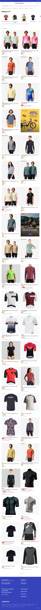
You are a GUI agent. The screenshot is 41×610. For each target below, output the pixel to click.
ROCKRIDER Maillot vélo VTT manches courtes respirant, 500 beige (9, 259)
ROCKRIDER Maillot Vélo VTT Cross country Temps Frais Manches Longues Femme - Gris (30, 438)
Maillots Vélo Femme (33, 21)
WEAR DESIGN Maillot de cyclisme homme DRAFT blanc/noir (10, 311)
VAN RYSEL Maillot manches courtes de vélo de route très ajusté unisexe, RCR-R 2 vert (10, 51)
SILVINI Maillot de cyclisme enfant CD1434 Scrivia (10, 437)
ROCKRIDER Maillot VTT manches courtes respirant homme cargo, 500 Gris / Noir (10, 130)
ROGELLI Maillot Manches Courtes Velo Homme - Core (10, 284)
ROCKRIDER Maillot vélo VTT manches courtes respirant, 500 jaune (9, 207)
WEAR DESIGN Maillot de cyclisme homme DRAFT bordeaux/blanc (29, 311)
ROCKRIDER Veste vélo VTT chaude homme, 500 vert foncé (10, 234)
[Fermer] (38, 1)
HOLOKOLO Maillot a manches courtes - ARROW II (29, 360)
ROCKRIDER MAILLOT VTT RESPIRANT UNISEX (28, 180)
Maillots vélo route (24, 21)
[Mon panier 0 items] (38, 3)
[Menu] (3, 3)
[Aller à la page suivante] (24, 573)
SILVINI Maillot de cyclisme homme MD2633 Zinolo (10, 413)
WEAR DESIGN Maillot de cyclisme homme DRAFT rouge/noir (10, 387)
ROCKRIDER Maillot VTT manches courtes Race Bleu (29, 76)
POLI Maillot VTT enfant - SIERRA (26, 413)
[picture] (11, 39)
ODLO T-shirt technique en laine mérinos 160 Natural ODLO (10, 362)
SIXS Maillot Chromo (24, 488)
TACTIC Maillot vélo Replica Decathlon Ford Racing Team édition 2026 (29, 103)
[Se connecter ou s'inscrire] (36, 3)
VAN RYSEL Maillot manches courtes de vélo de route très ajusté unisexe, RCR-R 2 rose (29, 51)
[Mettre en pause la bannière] (37, 1)
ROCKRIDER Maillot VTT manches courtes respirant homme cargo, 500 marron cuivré (10, 77)
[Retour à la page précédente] (17, 573)
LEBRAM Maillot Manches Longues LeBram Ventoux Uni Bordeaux (30, 285)
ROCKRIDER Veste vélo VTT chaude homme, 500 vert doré (10, 464)
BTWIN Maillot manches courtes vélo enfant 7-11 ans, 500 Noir (29, 208)
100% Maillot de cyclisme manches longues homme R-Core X (30, 542)
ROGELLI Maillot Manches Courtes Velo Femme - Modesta (29, 388)
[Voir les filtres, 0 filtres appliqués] (3, 26)
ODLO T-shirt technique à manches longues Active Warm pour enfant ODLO (10, 490)
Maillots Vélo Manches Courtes (6, 21)
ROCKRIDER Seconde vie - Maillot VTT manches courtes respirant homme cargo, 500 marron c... (30, 463)
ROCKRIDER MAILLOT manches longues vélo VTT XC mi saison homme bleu (30, 155)
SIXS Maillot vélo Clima (24, 516)
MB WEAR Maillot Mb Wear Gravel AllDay (8, 541)
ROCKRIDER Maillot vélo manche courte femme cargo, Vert (30, 259)
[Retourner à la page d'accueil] (20, 3)
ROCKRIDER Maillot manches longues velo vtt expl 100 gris (11, 155)
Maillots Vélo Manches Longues (15, 22)
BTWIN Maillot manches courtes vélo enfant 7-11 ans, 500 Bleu (10, 182)
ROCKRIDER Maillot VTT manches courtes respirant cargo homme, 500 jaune (10, 104)
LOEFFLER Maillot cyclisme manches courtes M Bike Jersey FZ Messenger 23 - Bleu (10, 335)
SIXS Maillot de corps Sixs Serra (7, 516)
